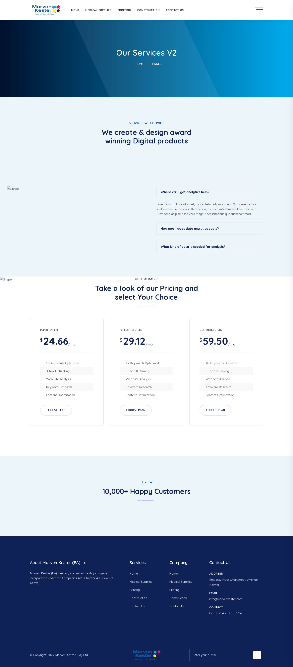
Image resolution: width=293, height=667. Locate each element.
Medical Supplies (98, 10)
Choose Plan (56, 410)
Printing (124, 10)
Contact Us (175, 10)
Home (75, 10)
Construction (148, 10)
